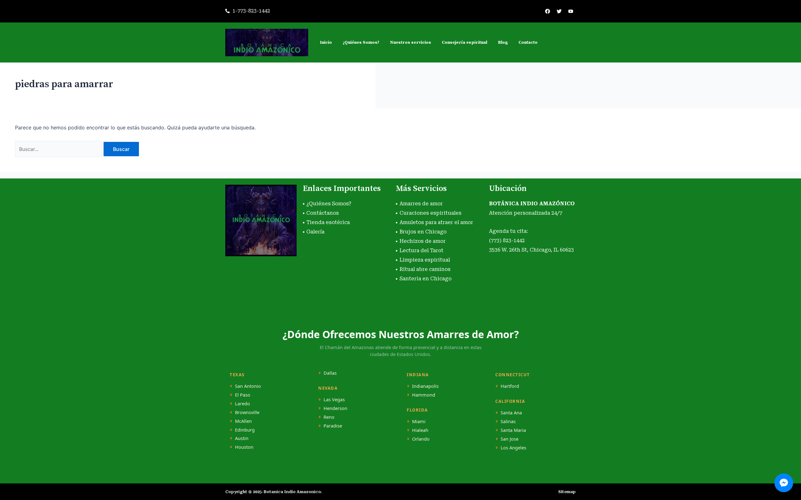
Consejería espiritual (464, 42)
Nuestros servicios (410, 42)
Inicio (326, 42)
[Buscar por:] (59, 149)
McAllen (243, 421)
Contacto (528, 42)
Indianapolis (425, 386)
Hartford (510, 386)
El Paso (242, 395)
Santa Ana (511, 413)
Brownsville (247, 412)
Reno (329, 417)
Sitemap (567, 491)
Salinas (508, 421)
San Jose (509, 439)
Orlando (421, 439)
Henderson (335, 408)
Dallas (330, 373)
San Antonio (248, 386)
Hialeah (420, 430)
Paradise (333, 426)
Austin (241, 438)
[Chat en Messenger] (783, 482)
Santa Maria (513, 430)
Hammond (423, 395)
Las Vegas (334, 399)
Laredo (242, 404)
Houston (244, 447)
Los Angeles (513, 448)
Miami (419, 421)
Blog (503, 42)
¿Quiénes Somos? (361, 42)
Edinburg (245, 430)
